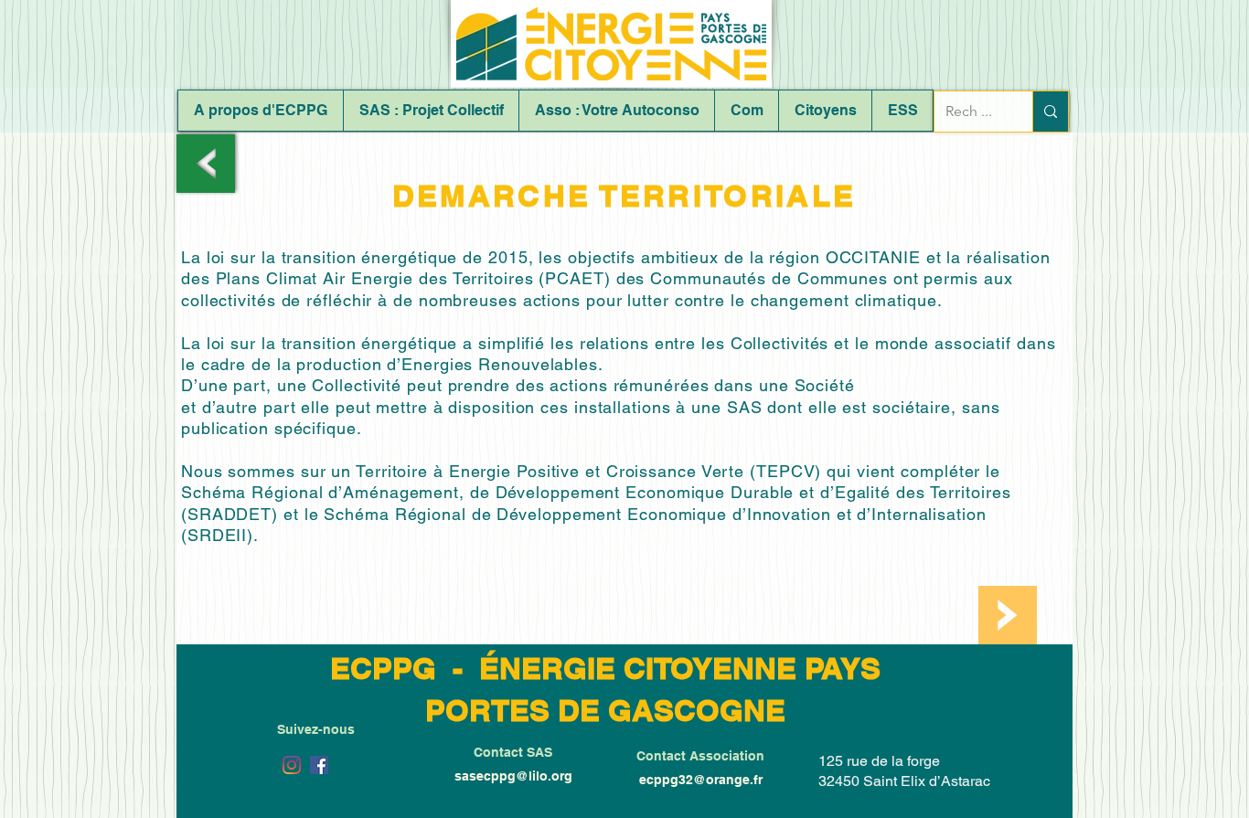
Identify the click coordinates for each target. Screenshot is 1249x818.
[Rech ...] (1050, 111)
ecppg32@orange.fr (701, 779)
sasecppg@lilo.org (513, 776)
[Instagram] (292, 765)
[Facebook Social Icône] (319, 765)
